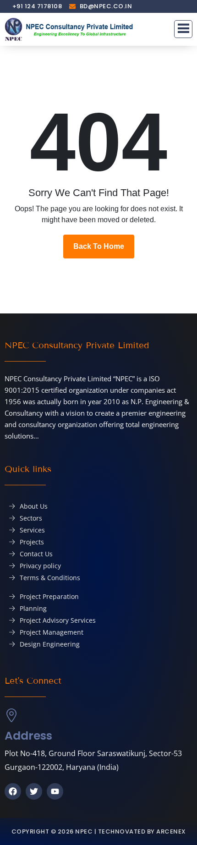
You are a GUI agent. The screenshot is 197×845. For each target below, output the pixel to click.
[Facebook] (13, 791)
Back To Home (98, 246)
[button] (183, 29)
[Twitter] (34, 791)
